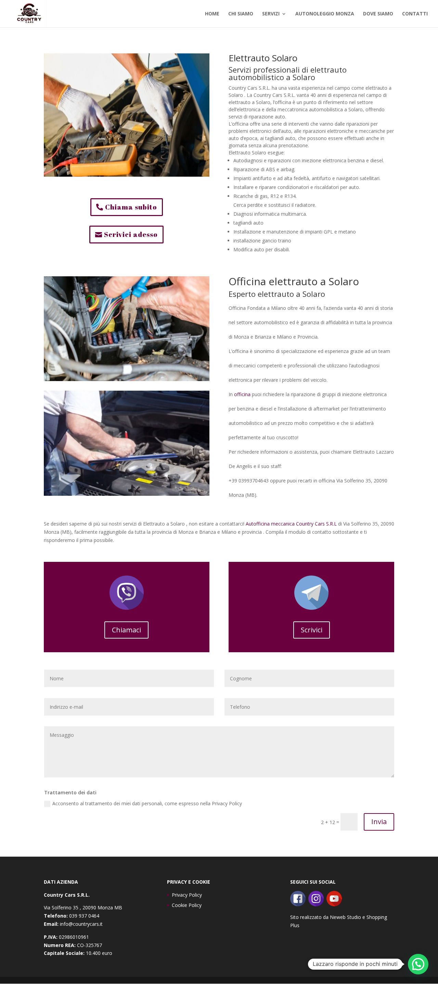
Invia (379, 821)
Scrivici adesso (131, 234)
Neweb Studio (345, 917)
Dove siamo (378, 14)
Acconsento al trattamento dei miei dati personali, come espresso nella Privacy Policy (147, 803)
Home (212, 14)
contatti (415, 14)
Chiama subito (131, 207)
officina (242, 394)
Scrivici (311, 629)
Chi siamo (240, 14)
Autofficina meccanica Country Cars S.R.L (291, 523)
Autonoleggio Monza (324, 14)
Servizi (271, 14)
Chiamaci (126, 629)
